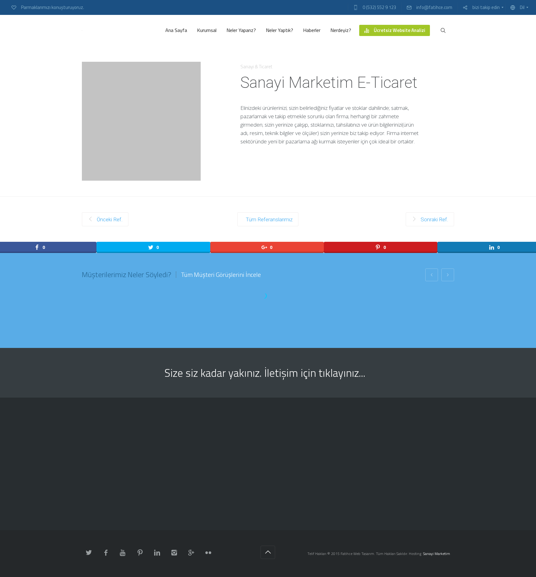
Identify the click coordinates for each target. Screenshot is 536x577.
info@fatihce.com (253, 521)
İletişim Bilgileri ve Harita (388, 521)
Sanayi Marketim (436, 554)
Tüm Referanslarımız (269, 219)
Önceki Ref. (109, 219)
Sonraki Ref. (433, 219)
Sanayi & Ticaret (256, 66)
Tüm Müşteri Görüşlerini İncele (221, 275)
